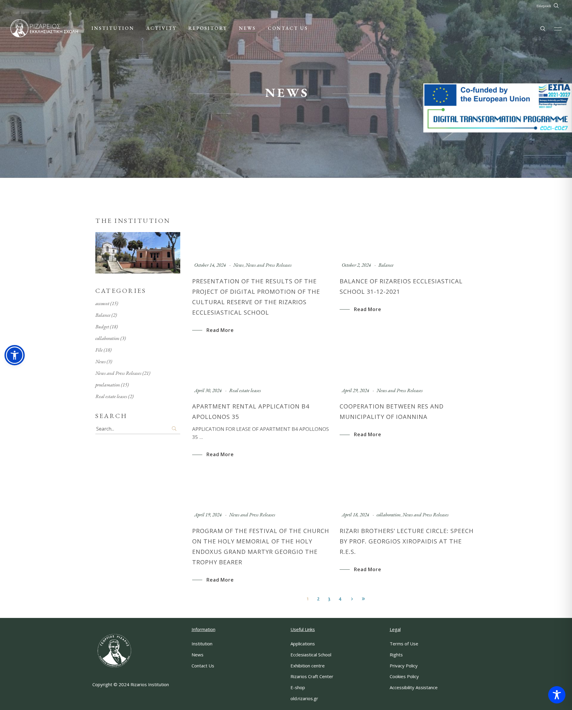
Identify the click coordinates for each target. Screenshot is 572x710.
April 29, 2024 (355, 390)
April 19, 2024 (208, 514)
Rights (396, 655)
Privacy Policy (404, 666)
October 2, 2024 (356, 265)
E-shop (297, 687)
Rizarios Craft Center (311, 676)
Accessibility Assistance (414, 687)
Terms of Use (404, 644)
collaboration (389, 514)
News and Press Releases (268, 265)
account (102, 303)
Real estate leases (245, 390)
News (238, 265)
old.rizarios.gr (304, 698)
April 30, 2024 (208, 390)
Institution (202, 644)
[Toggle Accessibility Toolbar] (557, 695)
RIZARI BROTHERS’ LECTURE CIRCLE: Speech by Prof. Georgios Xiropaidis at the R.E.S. (407, 541)
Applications (302, 644)
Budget (102, 326)
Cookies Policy (404, 676)
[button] (14, 355)
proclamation (107, 384)
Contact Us (203, 666)
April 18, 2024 (355, 514)
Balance (386, 265)
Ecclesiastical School (310, 655)
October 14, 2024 (210, 265)
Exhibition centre (307, 666)
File (99, 350)
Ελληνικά (544, 6)
